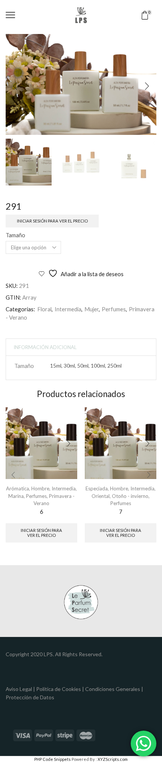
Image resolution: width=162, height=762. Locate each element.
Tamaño (15, 235)
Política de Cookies (58, 689)
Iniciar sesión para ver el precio (52, 220)
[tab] (45, 347)
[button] (15, 86)
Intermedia (68, 309)
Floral (44, 309)
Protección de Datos (30, 697)
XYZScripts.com (113, 759)
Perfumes (114, 309)
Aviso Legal (19, 689)
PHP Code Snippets (52, 759)
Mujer (91, 309)
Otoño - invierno (130, 496)
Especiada (97, 488)
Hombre (40, 488)
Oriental (101, 496)
